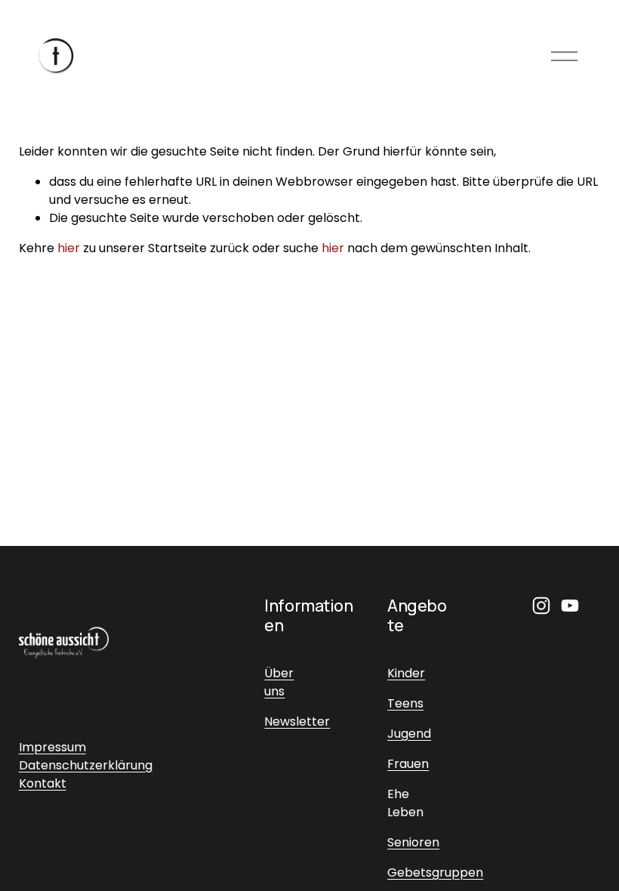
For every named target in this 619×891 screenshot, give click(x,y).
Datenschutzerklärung (85, 765)
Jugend (409, 733)
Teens (405, 703)
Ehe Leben (405, 803)
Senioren (413, 842)
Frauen (408, 763)
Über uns (279, 682)
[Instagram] (541, 606)
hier (68, 248)
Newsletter (297, 721)
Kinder (406, 673)
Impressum (52, 747)
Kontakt (42, 783)
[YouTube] (570, 606)
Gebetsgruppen (435, 872)
